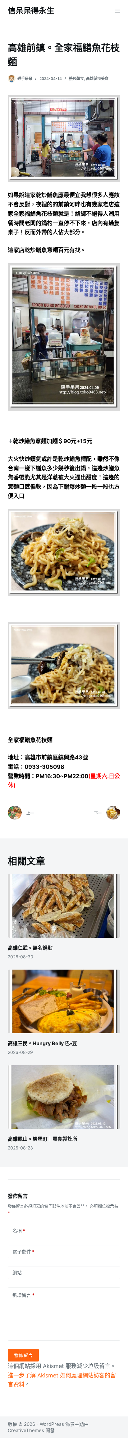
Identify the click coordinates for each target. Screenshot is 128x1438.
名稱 (18, 1231)
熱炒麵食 (76, 78)
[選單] (117, 11)
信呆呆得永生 (31, 10)
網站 (17, 1273)
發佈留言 (23, 1355)
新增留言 (23, 1295)
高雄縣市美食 (97, 78)
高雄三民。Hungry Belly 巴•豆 (42, 1043)
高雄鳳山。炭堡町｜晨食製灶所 (42, 1139)
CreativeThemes (26, 1430)
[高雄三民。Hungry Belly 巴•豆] (64, 1001)
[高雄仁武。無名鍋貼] (64, 906)
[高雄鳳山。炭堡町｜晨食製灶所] (64, 1097)
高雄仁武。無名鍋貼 (30, 948)
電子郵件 (23, 1252)
